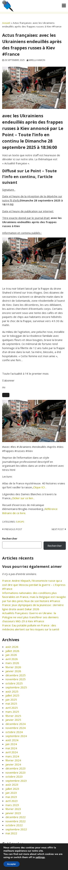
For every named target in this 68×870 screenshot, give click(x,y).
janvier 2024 (13, 764)
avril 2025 (11, 707)
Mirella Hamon (36, 60)
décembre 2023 (15, 768)
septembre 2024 (16, 736)
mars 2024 (12, 756)
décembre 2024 (15, 724)
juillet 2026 (12, 651)
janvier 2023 (13, 813)
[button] (5, 395)
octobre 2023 (14, 776)
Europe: (20, 521)
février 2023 (13, 809)
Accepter (11, 864)
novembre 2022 (15, 821)
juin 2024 (11, 744)
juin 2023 (11, 792)
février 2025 (13, 716)
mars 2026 (12, 663)
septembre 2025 (16, 687)
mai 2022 (11, 833)
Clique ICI (39, 487)
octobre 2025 (14, 683)
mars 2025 (12, 711)
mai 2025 (11, 703)
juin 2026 (11, 655)
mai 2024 (11, 748)
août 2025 (11, 691)
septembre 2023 (16, 780)
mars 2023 (12, 805)
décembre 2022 (15, 817)
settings (40, 857)
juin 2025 (11, 699)
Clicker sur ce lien (23, 498)
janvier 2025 (13, 720)
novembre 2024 (15, 728)
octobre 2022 (14, 825)
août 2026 (11, 647)
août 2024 (11, 740)
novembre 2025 (15, 679)
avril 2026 (11, 659)
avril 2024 (11, 752)
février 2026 (13, 667)
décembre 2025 (15, 675)
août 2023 (11, 784)
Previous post (13, 529)
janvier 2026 (13, 671)
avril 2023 (11, 801)
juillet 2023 (12, 789)
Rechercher (9, 538)
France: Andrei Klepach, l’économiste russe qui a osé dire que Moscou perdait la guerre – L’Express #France (33, 585)
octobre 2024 (14, 732)
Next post (58, 529)
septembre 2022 (16, 829)
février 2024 (13, 760)
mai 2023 (11, 797)
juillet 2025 (12, 695)
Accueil (6, 23)
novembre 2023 (15, 772)
